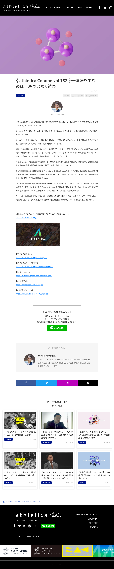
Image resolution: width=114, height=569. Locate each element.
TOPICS (89, 8)
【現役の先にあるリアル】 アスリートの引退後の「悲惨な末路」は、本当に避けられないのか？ (94, 434)
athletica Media (9, 502)
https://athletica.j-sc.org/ (26, 217)
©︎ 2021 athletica (57, 565)
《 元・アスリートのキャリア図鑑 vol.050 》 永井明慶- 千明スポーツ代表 (20, 475)
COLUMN (70, 8)
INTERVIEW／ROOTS (55, 8)
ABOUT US (20, 536)
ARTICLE (80, 8)
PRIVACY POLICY (33, 536)
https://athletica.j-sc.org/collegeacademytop (34, 267)
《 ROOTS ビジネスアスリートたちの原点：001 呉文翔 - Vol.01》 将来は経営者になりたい (57, 434)
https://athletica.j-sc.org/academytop (31, 258)
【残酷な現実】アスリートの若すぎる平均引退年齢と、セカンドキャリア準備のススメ (94, 475)
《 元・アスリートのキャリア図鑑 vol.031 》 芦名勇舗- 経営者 (20, 433)
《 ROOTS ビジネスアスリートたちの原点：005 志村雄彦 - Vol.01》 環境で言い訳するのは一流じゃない (57, 475)
